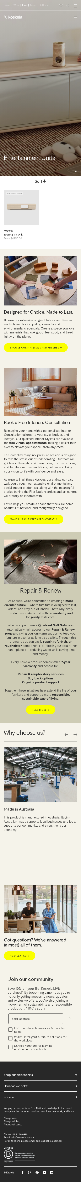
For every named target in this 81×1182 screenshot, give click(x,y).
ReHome (44, 5)
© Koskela (9, 1172)
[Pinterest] (37, 1172)
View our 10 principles (54, 864)
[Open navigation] (75, 16)
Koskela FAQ (19, 955)
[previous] (66, 734)
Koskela (40, 1097)
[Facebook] (22, 1172)
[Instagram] (29, 1172)
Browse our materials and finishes (36, 347)
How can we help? (40, 1086)
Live (24, 5)
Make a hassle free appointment (33, 519)
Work (16, 5)
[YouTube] (44, 1172)
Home (7, 5)
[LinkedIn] (51, 1172)
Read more (40, 709)
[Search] (68, 5)
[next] (75, 734)
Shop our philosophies (40, 1075)
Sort (41, 181)
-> (69, 1018)
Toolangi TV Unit (13, 234)
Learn (33, 5)
